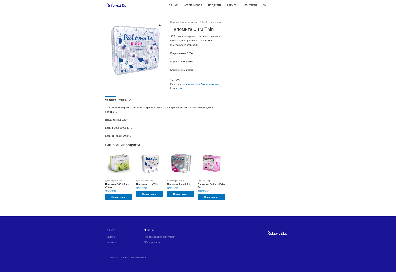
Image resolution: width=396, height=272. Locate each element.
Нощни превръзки (191, 84)
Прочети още (118, 197)
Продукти (214, 5)
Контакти (250, 5)
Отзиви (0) (125, 99)
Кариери (232, 5)
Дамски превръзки (189, 22)
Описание (110, 99)
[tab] (110, 99)
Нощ (180, 88)
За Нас (173, 5)
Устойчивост (193, 5)
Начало (174, 22)
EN (264, 5)
